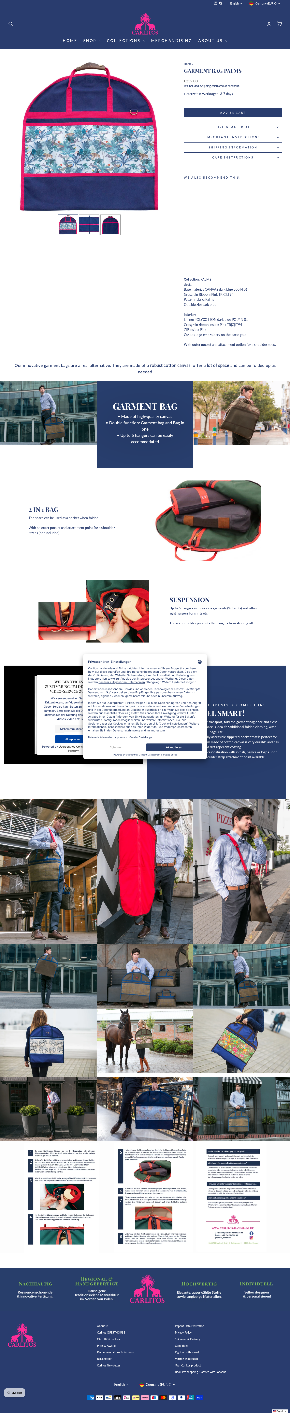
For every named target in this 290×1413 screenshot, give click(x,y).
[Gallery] (89, 148)
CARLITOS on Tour (108, 1339)
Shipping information (233, 147)
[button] (280, 1411)
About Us (211, 40)
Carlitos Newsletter (108, 1365)
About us (102, 1326)
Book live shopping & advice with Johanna (200, 1372)
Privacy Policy (183, 1332)
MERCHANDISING (171, 40)
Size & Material (233, 127)
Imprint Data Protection (189, 1326)
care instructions (233, 157)
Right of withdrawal (187, 1352)
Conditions (181, 1345)
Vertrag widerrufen (186, 1358)
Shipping (205, 86)
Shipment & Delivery (187, 1339)
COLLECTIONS (124, 40)
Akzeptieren (72, 739)
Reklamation (104, 1358)
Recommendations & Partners (115, 1352)
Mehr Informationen (72, 729)
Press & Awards (106, 1345)
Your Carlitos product (188, 1365)
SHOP (90, 40)
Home (70, 40)
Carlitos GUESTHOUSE (111, 1332)
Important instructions (233, 137)
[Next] (165, 136)
